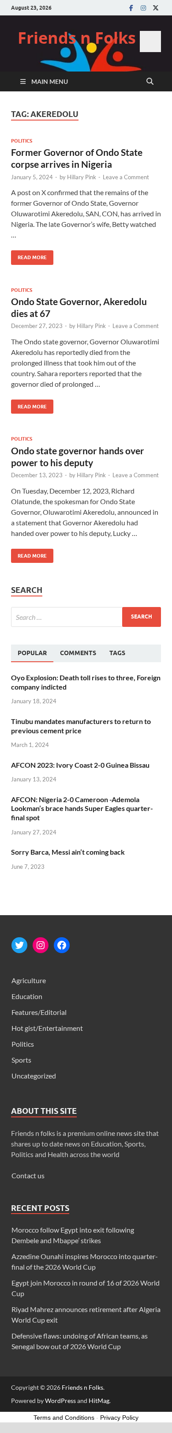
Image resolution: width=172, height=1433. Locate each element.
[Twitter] (155, 7)
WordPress (60, 1400)
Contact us (28, 1175)
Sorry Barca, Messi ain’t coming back (68, 852)
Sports (21, 1060)
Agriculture (28, 980)
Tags (117, 652)
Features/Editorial (39, 1012)
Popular (32, 652)
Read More (29, 255)
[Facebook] (131, 7)
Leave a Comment (126, 177)
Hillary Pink (81, 177)
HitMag (99, 1400)
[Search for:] (86, 617)
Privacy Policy (119, 1417)
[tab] (32, 653)
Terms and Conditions (64, 1417)
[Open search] (150, 82)
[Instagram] (143, 7)
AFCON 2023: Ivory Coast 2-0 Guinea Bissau (80, 765)
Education (26, 996)
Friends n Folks (77, 38)
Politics (21, 141)
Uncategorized (33, 1075)
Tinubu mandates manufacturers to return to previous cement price (81, 726)
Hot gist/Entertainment (47, 1028)
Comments (78, 652)
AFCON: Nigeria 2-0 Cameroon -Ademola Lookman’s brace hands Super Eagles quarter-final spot (82, 808)
